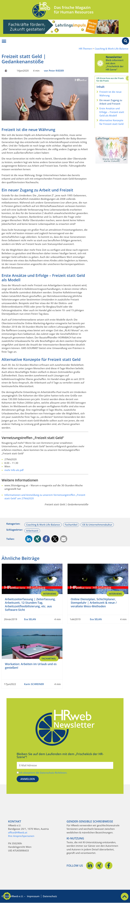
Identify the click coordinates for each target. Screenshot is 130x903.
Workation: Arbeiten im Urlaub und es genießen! (31, 665)
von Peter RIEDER (54, 70)
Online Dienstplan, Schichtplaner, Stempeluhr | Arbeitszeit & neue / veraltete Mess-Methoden (94, 602)
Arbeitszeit (32, 530)
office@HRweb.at (17, 832)
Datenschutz (50, 896)
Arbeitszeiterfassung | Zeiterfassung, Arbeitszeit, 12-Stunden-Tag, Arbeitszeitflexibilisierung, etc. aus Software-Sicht (30, 604)
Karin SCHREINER (34, 684)
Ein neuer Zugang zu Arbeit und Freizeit (110, 102)
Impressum (33, 896)
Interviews (49, 593)
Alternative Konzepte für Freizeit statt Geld (111, 122)
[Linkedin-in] (90, 865)
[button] (28, 538)
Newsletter (114, 57)
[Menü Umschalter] (4, 41)
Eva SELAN (30, 619)
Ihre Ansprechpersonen (21, 836)
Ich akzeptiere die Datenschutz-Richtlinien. (43, 772)
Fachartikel (71, 524)
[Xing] (99, 865)
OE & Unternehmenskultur (97, 524)
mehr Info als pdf (13, 470)
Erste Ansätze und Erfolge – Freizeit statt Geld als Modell (111, 112)
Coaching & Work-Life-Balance (111, 48)
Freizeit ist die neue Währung (110, 93)
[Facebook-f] (108, 865)
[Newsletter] (100, 63)
